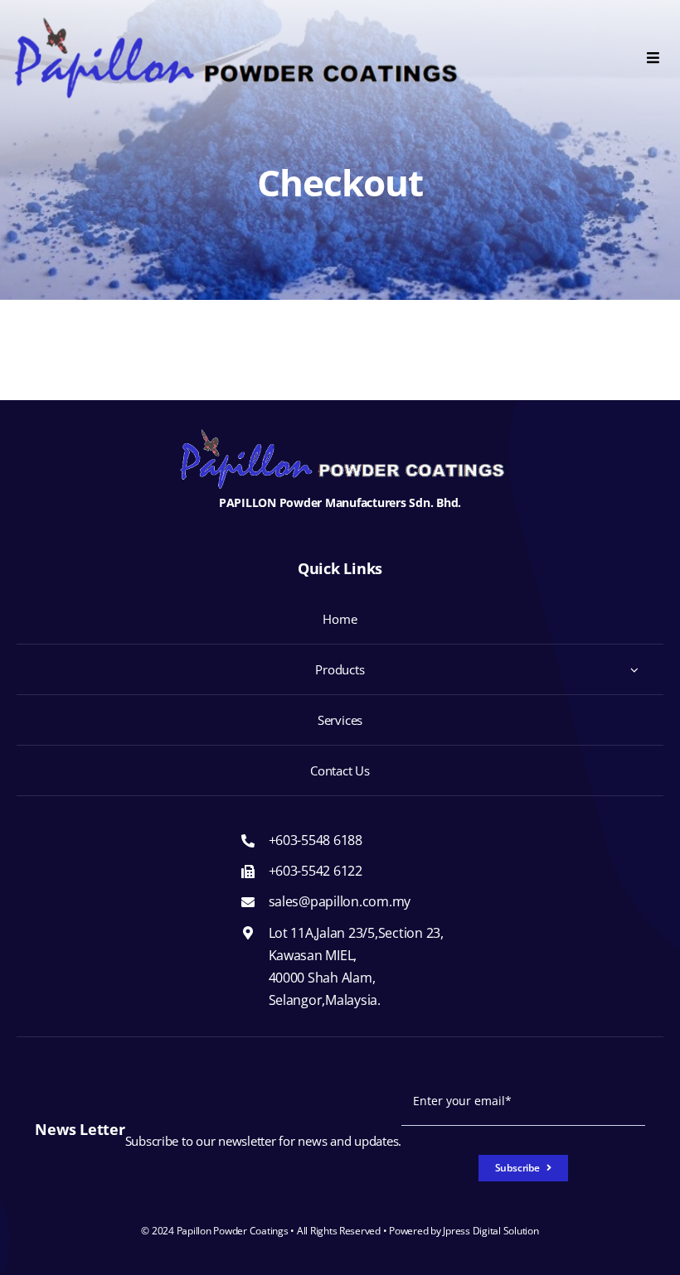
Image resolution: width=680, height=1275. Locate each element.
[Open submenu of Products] (634, 669)
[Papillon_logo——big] (235, 23)
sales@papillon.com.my (340, 901)
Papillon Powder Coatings (233, 1231)
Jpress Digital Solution (490, 1231)
